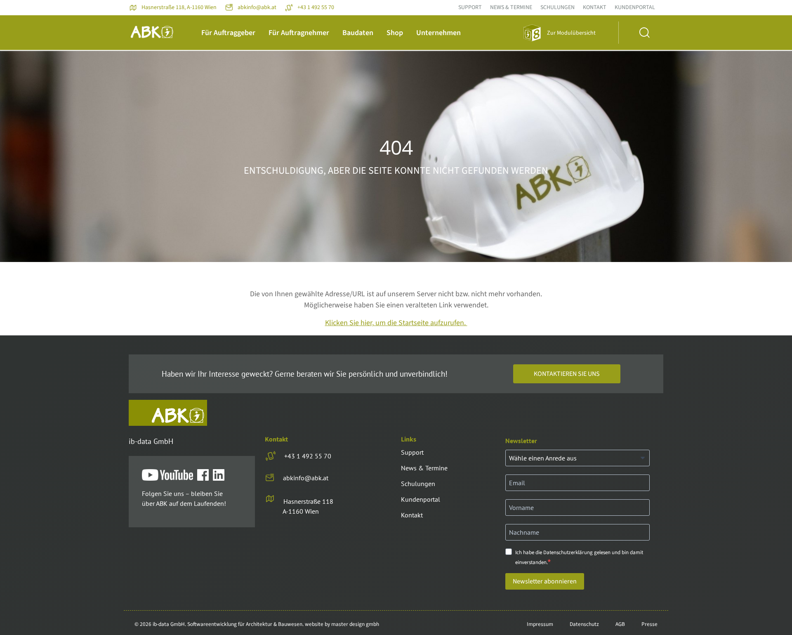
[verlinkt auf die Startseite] (168, 413)
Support (470, 7)
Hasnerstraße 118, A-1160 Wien (179, 7)
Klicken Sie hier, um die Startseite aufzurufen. (396, 323)
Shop (395, 33)
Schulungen (557, 7)
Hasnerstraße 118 (308, 501)
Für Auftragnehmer (299, 33)
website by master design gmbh (342, 624)
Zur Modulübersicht (571, 33)
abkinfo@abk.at (257, 7)
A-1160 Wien (301, 511)
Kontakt (594, 7)
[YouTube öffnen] (169, 475)
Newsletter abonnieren (545, 581)
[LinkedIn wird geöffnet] (221, 475)
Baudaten (357, 33)
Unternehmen (438, 33)
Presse (649, 624)
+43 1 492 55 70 (315, 7)
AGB (620, 624)
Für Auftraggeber (228, 33)
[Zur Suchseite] (640, 32)
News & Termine (511, 7)
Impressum (540, 624)
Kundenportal (635, 7)
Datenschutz (584, 624)
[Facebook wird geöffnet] (205, 475)
